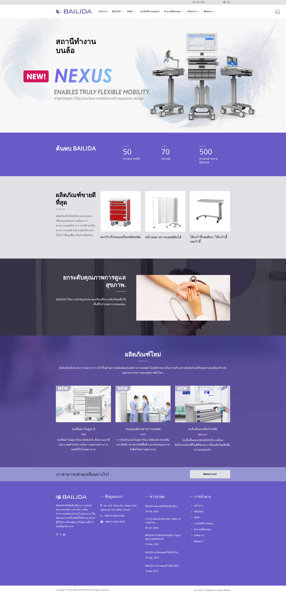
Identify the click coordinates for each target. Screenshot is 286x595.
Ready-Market (223, 590)
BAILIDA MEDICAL (82, 590)
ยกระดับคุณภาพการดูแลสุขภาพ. (94, 280)
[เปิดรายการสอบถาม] (278, 11)
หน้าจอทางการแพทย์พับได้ (119, 237)
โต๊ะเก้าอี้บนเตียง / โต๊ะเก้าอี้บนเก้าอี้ (163, 239)
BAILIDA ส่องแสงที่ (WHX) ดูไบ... (161, 506)
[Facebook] (57, 534)
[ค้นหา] (194, 2)
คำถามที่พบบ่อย (172, 11)
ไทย (228, 2)
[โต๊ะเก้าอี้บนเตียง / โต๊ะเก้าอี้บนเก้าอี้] (165, 211)
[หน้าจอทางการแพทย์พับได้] (121, 211)
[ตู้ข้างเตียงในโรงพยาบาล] (210, 211)
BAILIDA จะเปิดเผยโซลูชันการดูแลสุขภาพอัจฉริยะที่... (163, 537)
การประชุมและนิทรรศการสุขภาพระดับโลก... (163, 520)
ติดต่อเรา (209, 11)
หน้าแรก (103, 11)
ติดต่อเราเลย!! (210, 474)
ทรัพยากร (192, 11)
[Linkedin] (64, 534)
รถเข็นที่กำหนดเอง (149, 11)
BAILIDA (116, 11)
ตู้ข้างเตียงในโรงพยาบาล (206, 237)
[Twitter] (60, 534)
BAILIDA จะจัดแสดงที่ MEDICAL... (162, 552)
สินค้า (130, 11)
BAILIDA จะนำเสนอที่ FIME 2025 (162, 565)
